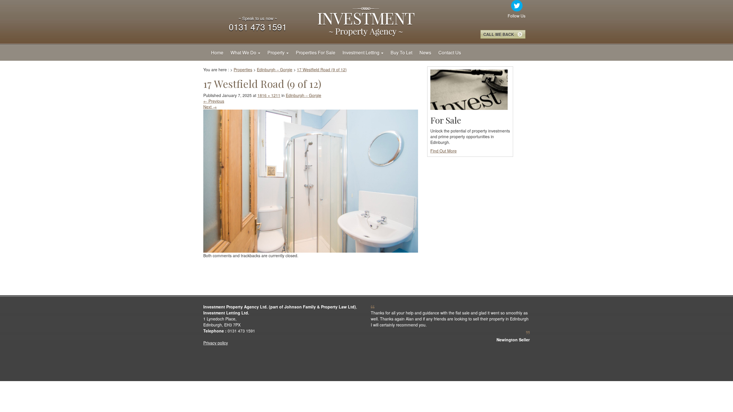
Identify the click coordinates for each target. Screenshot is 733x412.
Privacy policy (215, 343)
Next (210, 107)
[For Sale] (469, 89)
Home (217, 52)
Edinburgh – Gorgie (303, 95)
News (425, 52)
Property (276, 52)
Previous (213, 101)
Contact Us (449, 52)
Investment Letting (361, 52)
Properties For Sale (315, 52)
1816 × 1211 (268, 95)
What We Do (243, 52)
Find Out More (443, 151)
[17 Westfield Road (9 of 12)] (310, 180)
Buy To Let (401, 52)
